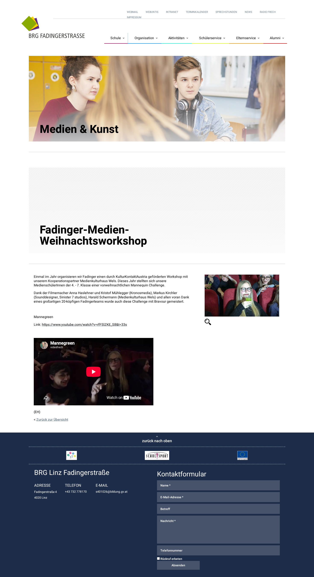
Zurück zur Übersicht (52, 419)
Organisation (144, 38)
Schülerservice (210, 38)
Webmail (132, 12)
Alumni (275, 38)
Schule (115, 38)
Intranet (172, 12)
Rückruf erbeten (171, 559)
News (248, 12)
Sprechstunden (226, 12)
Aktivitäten (176, 38)
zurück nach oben (157, 441)
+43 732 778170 (76, 492)
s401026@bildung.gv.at (112, 492)
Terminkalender (197, 12)
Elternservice (246, 38)
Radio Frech (268, 12)
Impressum (134, 17)
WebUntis (152, 12)
